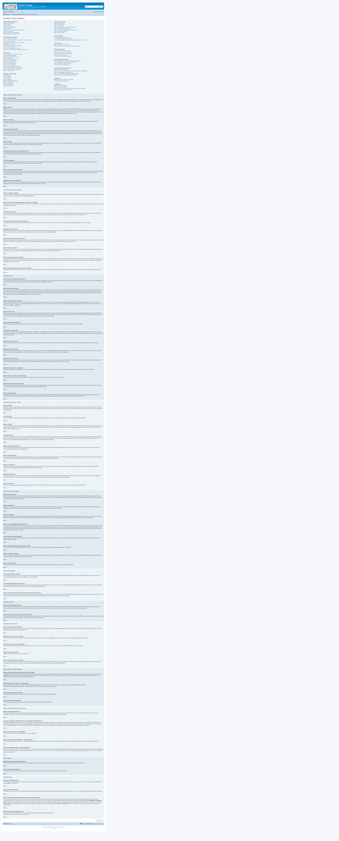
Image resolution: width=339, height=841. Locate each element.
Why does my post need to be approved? (12, 69)
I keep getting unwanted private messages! (63, 38)
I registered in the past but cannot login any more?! (14, 29)
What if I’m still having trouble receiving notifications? (65, 74)
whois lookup (6, 800)
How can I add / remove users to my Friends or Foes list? (66, 46)
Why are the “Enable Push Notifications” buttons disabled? (66, 73)
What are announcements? (9, 81)
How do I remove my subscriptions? (62, 64)
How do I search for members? (61, 54)
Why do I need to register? (9, 23)
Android (87, 725)
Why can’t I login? (7, 28)
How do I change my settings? (9, 38)
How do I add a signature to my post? (11, 56)
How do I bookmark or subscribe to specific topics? (65, 62)
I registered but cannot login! (9, 27)
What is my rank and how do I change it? (12, 48)
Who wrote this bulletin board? (60, 85)
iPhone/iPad (81, 725)
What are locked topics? (8, 84)
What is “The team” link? (59, 32)
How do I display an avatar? (9, 46)
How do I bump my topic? (8, 70)
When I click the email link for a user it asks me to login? (15, 49)
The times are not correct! (8, 41)
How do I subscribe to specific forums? (62, 63)
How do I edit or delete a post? (9, 55)
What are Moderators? (59, 24)
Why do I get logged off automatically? (11, 32)
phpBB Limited (43, 781)
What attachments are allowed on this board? (64, 79)
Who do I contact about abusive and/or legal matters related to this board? (70, 88)
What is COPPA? (7, 24)
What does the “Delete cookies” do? (11, 33)
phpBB (49, 232)
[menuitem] (12, 12)
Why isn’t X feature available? (60, 87)
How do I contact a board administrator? (62, 89)
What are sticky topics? (8, 83)
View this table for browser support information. (48, 750)
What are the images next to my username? (12, 45)
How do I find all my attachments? (61, 81)
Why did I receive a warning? (9, 65)
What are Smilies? (7, 77)
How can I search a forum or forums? (62, 50)
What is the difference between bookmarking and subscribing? (67, 60)
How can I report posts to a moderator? (11, 66)
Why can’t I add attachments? (9, 63)
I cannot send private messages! (61, 37)
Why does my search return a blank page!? (63, 53)
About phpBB (6, 783)
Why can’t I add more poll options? (10, 59)
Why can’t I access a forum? (9, 62)
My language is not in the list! (9, 44)
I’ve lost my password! (8, 31)
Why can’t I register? (7, 25)
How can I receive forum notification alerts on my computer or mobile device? (70, 70)
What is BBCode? (7, 75)
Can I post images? (7, 79)
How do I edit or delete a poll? (9, 60)
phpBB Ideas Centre (68, 791)
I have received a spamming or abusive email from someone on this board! (70, 39)
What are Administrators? (59, 23)
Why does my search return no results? (62, 52)
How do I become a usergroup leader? (62, 28)
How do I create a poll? (8, 58)
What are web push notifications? (61, 69)
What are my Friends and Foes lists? (62, 44)
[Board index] (10, 6)
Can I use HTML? (7, 76)
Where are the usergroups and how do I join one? (64, 27)
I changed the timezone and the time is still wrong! (14, 42)
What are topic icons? (8, 86)
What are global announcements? (10, 80)
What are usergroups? (59, 25)
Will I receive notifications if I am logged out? (63, 72)
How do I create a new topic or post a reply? (12, 54)
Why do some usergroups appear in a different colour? (66, 29)
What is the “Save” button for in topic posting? (13, 67)
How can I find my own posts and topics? (63, 56)
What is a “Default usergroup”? (60, 31)
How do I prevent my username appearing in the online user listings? (18, 39)
